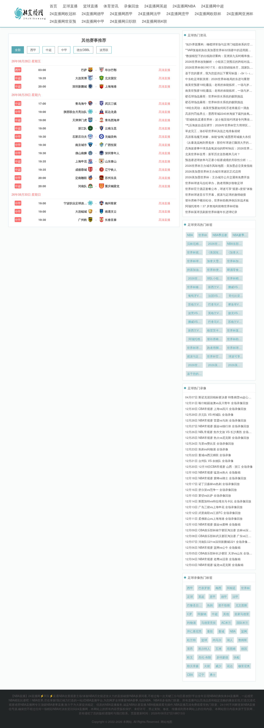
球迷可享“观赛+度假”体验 (234, 356)
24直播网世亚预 (63, 21)
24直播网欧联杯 (208, 13)
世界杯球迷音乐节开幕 (234, 348)
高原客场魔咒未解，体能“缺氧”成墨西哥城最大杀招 (218, 137)
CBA (190, 674)
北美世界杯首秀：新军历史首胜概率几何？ (212, 154)
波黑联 (104, 50)
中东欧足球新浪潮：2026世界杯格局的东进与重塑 (217, 79)
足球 (190, 596)
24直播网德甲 (93, 13)
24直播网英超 (155, 5)
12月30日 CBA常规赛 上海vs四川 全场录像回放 (215, 409)
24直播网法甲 (149, 13)
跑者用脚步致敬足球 (214, 348)
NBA (190, 235)
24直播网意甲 (177, 13)
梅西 (218, 588)
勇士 (213, 674)
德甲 (224, 596)
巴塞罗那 (204, 588)
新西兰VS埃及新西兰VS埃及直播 (194, 330)
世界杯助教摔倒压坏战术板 (234, 339)
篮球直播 (90, 5)
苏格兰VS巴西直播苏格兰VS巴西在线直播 (194, 304)
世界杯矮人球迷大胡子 (194, 287)
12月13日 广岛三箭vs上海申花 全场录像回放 (214, 507)
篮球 (204, 640)
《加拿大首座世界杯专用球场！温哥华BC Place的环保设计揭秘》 (234, 252)
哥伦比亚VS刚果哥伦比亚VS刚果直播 (234, 296)
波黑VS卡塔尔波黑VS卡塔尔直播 (194, 313)
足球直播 (70, 5)
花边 (230, 666)
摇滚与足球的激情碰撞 (194, 356)
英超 (201, 596)
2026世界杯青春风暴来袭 (214, 243)
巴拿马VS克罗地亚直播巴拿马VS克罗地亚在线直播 (214, 304)
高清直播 (164, 70)
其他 (226, 614)
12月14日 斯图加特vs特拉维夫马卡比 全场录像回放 (218, 501)
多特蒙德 (222, 657)
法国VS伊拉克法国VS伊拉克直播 (214, 296)
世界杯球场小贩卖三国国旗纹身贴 (194, 261)
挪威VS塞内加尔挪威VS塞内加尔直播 (234, 287)
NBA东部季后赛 (234, 243)
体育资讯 (111, 5)
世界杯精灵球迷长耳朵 (234, 278)
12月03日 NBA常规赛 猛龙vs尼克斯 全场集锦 (214, 565)
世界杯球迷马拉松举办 (194, 348)
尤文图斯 (241, 605)
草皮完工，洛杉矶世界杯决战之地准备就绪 (212, 131)
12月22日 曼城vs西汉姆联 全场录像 (208, 455)
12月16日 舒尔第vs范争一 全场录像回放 (211, 490)
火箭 (207, 666)
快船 (236, 657)
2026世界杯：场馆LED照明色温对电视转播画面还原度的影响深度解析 (194, 278)
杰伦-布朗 (204, 657)
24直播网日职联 (123, 21)
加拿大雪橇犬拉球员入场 (214, 261)
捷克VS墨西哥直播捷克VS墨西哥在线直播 (234, 313)
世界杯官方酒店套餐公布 (214, 356)
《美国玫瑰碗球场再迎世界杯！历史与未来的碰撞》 (214, 252)
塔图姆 (231, 648)
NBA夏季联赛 (240, 235)
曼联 (210, 631)
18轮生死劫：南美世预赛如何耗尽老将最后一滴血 (217, 108)
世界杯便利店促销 (214, 270)
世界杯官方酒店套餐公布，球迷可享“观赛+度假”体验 (218, 189)
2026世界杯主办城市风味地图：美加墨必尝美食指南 (218, 165)
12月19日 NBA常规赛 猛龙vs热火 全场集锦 (212, 472)
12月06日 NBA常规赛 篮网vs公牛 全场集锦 (212, 547)
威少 (218, 666)
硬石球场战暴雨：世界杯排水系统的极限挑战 (214, 96)
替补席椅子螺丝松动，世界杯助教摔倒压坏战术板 (217, 200)
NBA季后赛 (220, 235)
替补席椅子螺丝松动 (214, 339)
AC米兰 (226, 622)
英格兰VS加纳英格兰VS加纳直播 (214, 313)
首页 (53, 5)
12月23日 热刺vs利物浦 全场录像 (206, 449)
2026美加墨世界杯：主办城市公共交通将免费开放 (217, 177)
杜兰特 (191, 640)
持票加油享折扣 (194, 270)
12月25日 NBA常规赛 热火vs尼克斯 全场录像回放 (217, 438)
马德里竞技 (208, 622)
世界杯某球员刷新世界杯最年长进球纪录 (211, 212)
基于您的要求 (194, 374)
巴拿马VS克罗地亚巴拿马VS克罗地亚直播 (214, 322)
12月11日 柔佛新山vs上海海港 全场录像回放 (214, 518)
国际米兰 (242, 622)
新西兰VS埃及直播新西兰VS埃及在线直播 (214, 287)
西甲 (33, 50)
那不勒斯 (224, 605)
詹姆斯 (242, 640)
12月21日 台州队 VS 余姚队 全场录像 (209, 461)
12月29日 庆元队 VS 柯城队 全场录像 (209, 414)
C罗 (189, 614)
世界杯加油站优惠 (234, 261)
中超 (49, 50)
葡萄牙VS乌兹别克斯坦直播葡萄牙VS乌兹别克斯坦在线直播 (194, 296)
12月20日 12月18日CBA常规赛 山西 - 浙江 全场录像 (219, 466)
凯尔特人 (204, 648)
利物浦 (191, 622)
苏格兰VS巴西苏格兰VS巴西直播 (234, 322)
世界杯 (202, 235)
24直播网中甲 (93, 21)
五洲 (218, 648)
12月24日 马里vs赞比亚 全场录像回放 (209, 443)
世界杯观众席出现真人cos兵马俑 (194, 252)
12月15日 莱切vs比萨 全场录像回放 (208, 495)
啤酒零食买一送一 (234, 270)
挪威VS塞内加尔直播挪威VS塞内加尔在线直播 (194, 322)
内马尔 (217, 640)
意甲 (213, 596)
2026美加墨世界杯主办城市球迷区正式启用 (213, 171)
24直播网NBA (184, 5)
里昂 (190, 648)
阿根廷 (231, 588)
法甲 (235, 596)
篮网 (244, 631)
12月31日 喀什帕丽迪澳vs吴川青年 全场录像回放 (216, 403)
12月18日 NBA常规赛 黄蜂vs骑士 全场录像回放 (215, 478)
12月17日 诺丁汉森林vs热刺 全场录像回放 (212, 484)
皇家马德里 (242, 614)
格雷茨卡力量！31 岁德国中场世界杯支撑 (214, 330)
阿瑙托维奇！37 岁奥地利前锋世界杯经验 (211, 206)
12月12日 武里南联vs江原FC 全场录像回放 (213, 513)
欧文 (190, 657)
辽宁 (201, 674)
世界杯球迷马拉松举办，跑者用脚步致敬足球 (214, 183)
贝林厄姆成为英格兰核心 (194, 243)
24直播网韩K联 (154, 21)
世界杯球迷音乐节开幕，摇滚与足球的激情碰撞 (215, 194)
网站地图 (166, 722)
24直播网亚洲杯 (240, 13)
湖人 (230, 640)
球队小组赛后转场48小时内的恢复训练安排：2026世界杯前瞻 (214, 278)
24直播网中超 (212, 5)
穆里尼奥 (244, 666)
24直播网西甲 (121, 13)
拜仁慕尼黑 (194, 631)
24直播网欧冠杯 (63, 13)
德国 (244, 648)
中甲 (64, 50)
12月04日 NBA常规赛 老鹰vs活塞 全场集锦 (212, 559)
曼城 (221, 631)
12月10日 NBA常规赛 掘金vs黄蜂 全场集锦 (212, 524)
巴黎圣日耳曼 (194, 605)
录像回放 (131, 5)
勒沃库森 (193, 666)
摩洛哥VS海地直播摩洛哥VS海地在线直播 (234, 304)
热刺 (210, 605)
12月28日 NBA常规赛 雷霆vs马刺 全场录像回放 (215, 420)
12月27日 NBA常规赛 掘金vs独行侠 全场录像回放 (217, 426)
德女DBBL (83, 50)
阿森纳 (202, 614)
